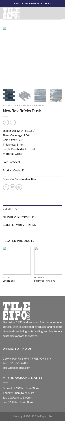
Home (6, 105)
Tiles (16, 105)
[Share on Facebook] (6, 187)
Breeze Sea (9, 280)
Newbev (39, 105)
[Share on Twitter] (13, 187)
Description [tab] (11, 208)
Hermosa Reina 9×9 (44, 280)
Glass (27, 105)
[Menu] (60, 13)
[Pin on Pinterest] (19, 187)
